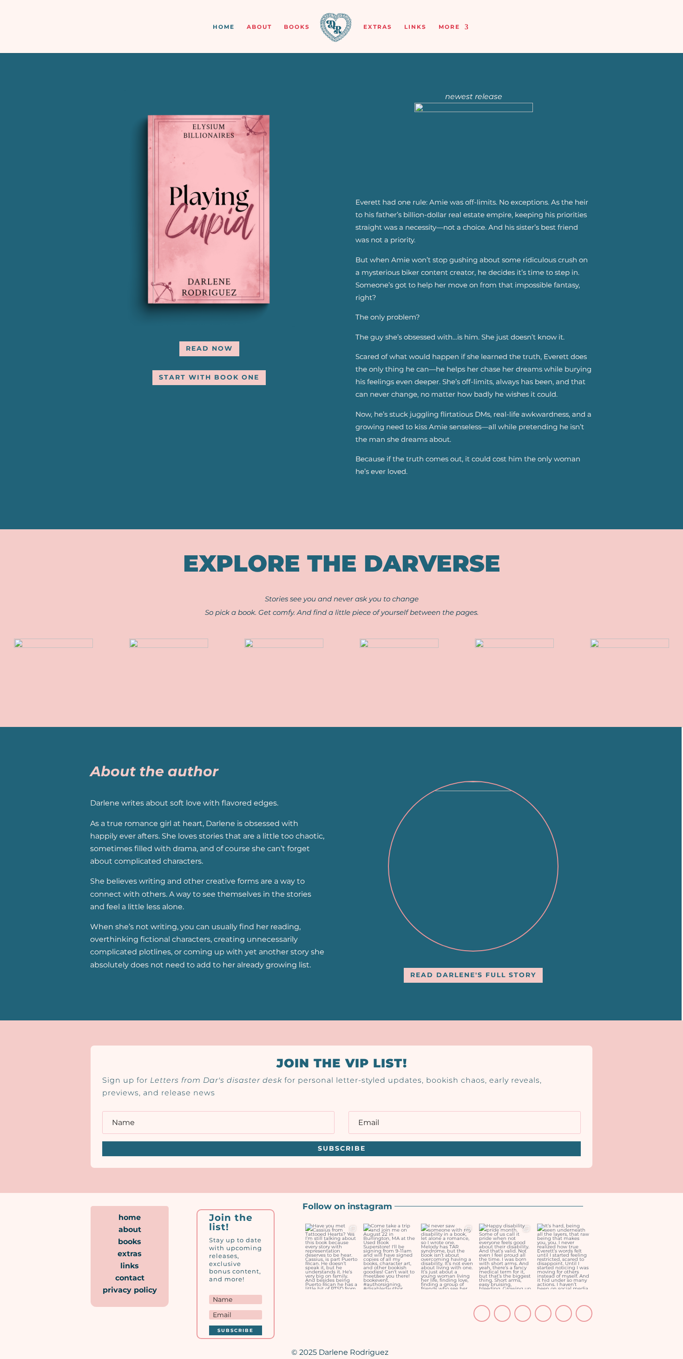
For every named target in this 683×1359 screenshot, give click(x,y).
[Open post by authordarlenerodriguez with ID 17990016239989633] (563, 1256)
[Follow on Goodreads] (563, 1313)
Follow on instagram (348, 1206)
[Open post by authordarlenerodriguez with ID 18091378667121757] (505, 1256)
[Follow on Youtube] (522, 1313)
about (259, 27)
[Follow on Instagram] (481, 1313)
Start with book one (209, 377)
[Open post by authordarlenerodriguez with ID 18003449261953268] (331, 1256)
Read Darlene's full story (473, 975)
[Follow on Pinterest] (543, 1313)
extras (377, 27)
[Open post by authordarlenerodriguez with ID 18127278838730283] (447, 1256)
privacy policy (130, 1290)
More (449, 27)
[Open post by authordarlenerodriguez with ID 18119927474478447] (389, 1256)
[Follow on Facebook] (584, 1313)
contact (129, 1277)
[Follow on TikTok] (502, 1313)
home (224, 27)
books (297, 27)
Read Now (209, 348)
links (415, 27)
